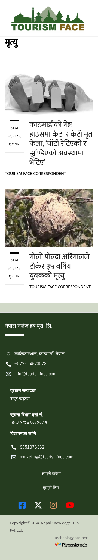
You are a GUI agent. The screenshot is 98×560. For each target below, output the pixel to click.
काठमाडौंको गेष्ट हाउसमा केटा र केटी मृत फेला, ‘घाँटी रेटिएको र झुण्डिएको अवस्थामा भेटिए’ (61, 143)
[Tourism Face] (47, 30)
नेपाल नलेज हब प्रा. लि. (29, 326)
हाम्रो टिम (51, 488)
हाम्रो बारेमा (51, 474)
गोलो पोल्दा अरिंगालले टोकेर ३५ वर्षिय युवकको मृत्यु (59, 266)
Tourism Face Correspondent (35, 173)
